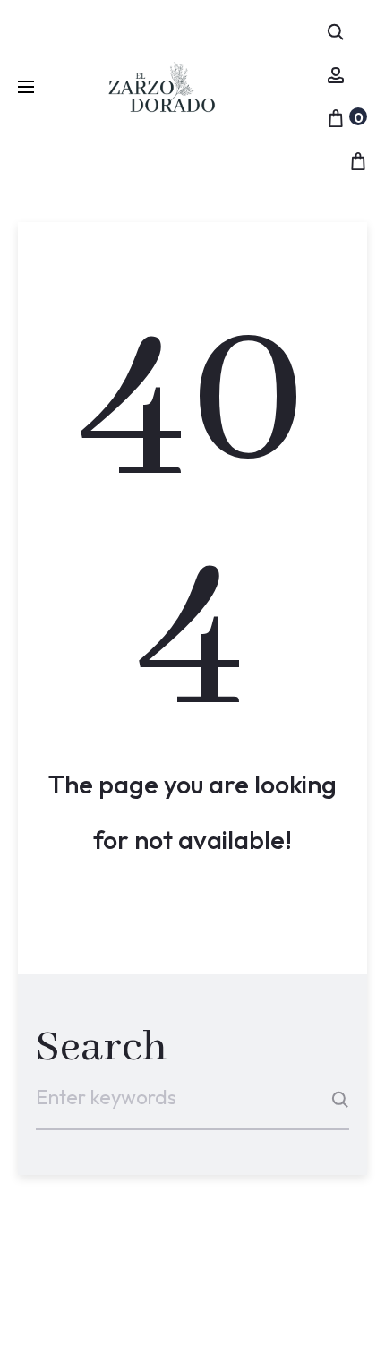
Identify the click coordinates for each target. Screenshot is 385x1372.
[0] (336, 115)
